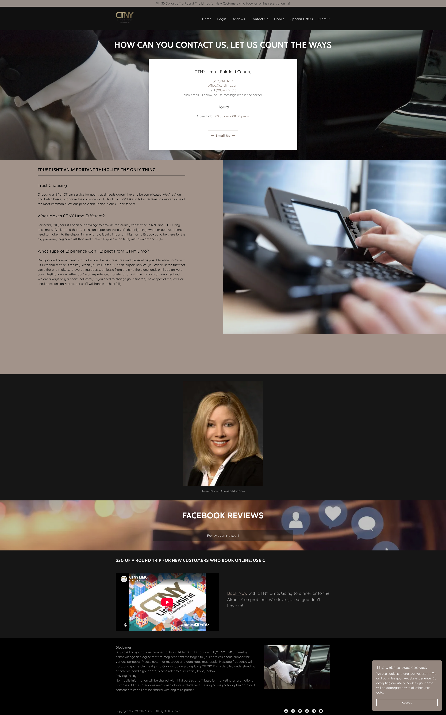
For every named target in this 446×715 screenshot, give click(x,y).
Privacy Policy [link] (58, 150)
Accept (407, 702)
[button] (324, 19)
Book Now (237, 593)
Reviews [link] (238, 19)
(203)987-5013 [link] (226, 90)
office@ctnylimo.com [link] (223, 85)
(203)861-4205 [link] (223, 81)
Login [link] (221, 19)
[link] (125, 18)
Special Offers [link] (301, 19)
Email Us (223, 136)
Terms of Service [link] (80, 150)
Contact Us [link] (259, 19)
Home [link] (207, 19)
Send (44, 164)
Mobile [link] (279, 19)
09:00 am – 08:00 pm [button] (230, 116)
